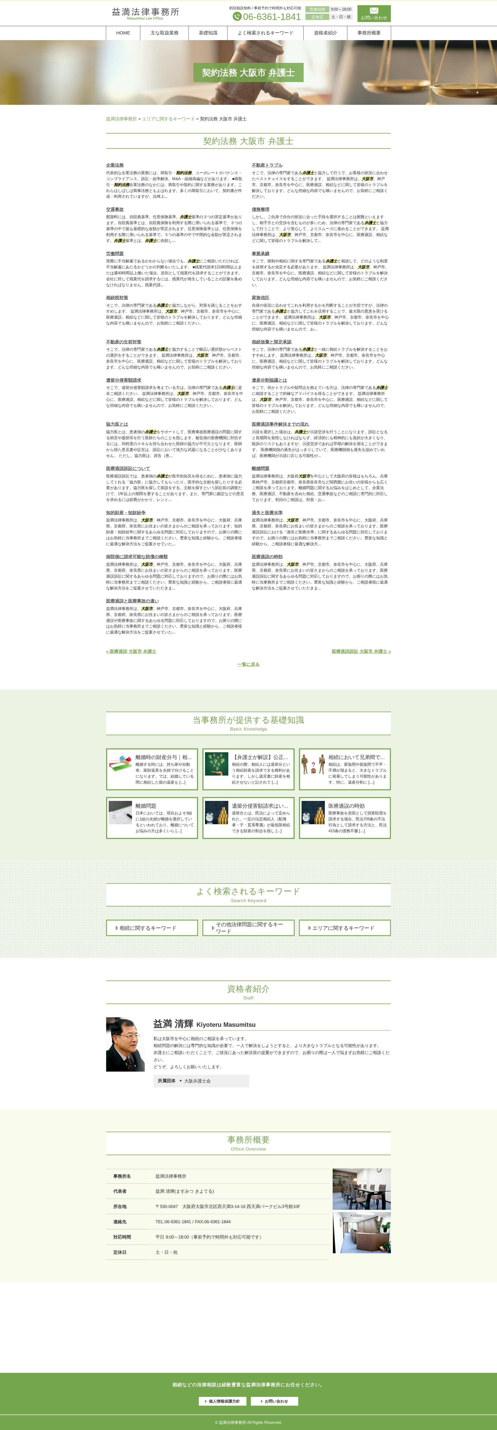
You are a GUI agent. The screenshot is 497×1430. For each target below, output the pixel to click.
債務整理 (260, 209)
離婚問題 (260, 468)
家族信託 (260, 297)
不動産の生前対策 (123, 342)
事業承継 (260, 253)
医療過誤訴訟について (128, 468)
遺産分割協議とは (269, 380)
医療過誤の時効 (267, 556)
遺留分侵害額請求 (123, 380)
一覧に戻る (249, 664)
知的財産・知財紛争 (126, 512)
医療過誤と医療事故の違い (132, 601)
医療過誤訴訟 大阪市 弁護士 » (361, 651)
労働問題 (115, 253)
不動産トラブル (267, 165)
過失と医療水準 (267, 512)
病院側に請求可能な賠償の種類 (137, 556)
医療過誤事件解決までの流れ (280, 424)
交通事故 (115, 209)
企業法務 (115, 165)
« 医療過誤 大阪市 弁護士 (131, 651)
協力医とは (117, 424)
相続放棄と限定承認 (271, 342)
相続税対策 (117, 297)
